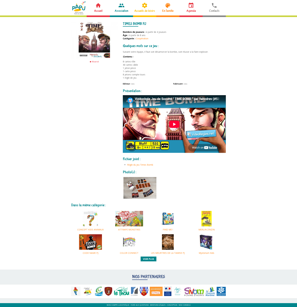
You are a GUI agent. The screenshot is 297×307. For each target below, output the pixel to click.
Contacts (214, 11)
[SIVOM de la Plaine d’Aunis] (194, 291)
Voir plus (148, 258)
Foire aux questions (140, 305)
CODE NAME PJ (90, 252)
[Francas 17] (156, 291)
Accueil (98, 11)
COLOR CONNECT (129, 252)
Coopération (142, 38)
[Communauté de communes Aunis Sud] (177, 291)
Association (121, 11)
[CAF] (221, 291)
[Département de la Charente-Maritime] (210, 291)
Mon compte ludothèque (118, 305)
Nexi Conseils (184, 305)
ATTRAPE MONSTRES (129, 229)
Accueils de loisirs (144, 11)
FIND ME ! (168, 229)
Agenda (191, 11)
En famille (168, 11)
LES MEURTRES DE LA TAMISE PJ (168, 252)
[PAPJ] (79, 7)
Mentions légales (157, 305)
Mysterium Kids (206, 252)
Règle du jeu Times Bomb (140, 164)
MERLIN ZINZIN (206, 229)
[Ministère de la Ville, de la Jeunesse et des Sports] (167, 291)
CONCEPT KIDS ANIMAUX (90, 229)
